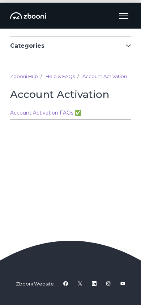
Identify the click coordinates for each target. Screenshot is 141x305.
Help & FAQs (60, 76)
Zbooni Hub (24, 76)
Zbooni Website (35, 284)
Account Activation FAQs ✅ (45, 112)
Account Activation (104, 76)
